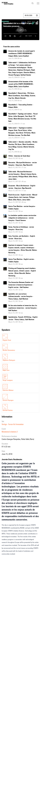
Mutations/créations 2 (10, 432)
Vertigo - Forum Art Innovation (13, 424)
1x (35, 36)
